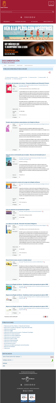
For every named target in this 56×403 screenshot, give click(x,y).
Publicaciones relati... (29, 65)
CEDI (4, 365)
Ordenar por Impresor (17, 78)
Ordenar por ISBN (42, 77)
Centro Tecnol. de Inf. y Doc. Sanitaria (11, 356)
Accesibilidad (20, 388)
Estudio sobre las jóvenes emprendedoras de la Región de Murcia (22, 122)
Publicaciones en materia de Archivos (12, 333)
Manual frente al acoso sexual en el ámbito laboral (18, 260)
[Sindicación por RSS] (32, 390)
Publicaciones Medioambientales (11, 340)
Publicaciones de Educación (10, 329)
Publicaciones (19, 65)
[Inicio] (4, 4)
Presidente (6, 21)
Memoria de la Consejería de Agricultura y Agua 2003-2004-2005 (18, 327)
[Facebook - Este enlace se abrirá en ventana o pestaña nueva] (32, 17)
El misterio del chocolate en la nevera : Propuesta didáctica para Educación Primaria (27, 83)
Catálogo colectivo (7, 360)
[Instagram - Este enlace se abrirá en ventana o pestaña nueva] (31, 17)
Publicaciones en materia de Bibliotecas (12, 335)
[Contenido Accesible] (22, 17)
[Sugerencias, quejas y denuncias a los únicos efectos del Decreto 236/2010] (30, 390)
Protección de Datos (34, 388)
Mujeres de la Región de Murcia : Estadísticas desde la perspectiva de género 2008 (27, 284)
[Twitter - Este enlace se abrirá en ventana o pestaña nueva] (29, 17)
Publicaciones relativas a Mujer (10, 338)
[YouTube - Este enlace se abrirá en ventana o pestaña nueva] (27, 17)
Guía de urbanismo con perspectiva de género (17, 209)
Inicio (5, 65)
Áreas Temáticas (48, 21)
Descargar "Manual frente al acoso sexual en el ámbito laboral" (31, 261)
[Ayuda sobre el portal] (28, 390)
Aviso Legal (26, 388)
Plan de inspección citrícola (9, 343)
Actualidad (34, 21)
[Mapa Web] (26, 390)
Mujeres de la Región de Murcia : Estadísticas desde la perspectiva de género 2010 (27, 306)
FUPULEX (5, 363)
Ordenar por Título (23, 77)
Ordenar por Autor (33, 77)
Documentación (11, 65)
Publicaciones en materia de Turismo (12, 337)
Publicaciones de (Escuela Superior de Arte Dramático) (16, 345)
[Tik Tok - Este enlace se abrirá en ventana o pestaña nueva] (34, 17)
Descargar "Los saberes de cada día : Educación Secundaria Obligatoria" (33, 225)
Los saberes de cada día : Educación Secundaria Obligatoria (21, 223)
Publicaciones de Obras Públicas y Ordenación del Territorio (17, 326)
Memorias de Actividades (9, 346)
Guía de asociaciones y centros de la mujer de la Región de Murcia (23, 182)
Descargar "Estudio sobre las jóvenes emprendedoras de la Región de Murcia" (34, 124)
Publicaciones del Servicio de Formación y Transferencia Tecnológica (18, 332)
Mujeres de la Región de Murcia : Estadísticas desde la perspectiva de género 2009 (27, 295)
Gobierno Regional (20, 21)
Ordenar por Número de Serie (12, 77)
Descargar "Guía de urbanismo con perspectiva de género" (30, 211)
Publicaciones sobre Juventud (10, 341)
